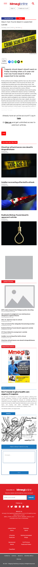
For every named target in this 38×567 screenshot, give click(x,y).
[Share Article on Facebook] (9, 61)
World (12, 544)
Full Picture (26, 542)
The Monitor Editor (6, 408)
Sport (26, 530)
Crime (3, 133)
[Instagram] (20, 506)
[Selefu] (19, 429)
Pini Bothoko (4, 63)
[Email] (28, 506)
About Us (20, 555)
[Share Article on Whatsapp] (15, 61)
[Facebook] (9, 506)
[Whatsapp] (24, 506)
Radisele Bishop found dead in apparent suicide (17, 328)
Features (12, 537)
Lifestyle (12, 535)
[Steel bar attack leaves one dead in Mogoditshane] (19, 165)
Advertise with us (28, 555)
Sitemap (19, 559)
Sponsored (11, 542)
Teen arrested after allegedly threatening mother (18, 323)
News (20, 18)
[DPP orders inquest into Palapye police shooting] (19, 296)
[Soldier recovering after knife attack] (19, 198)
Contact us (7, 555)
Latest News (12, 528)
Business (26, 528)
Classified (12, 549)
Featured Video (26, 544)
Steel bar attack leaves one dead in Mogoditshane (18, 340)
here (19, 118)
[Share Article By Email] (18, 61)
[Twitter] (12, 506)
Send (19, 472)
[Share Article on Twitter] (12, 61)
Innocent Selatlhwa (6, 311)
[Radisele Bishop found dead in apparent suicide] (19, 233)
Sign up (8, 122)
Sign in (13, 8)
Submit (31, 497)
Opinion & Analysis (26, 535)
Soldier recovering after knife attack (17, 182)
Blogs (26, 537)
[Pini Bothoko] (4, 60)
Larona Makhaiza (5, 317)
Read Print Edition (8, 346)
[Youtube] (16, 506)
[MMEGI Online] (19, 4)
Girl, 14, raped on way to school (11, 319)
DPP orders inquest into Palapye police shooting (17, 310)
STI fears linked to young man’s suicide (14, 332)
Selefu (8, 413)
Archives (14, 555)
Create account (23, 8)
